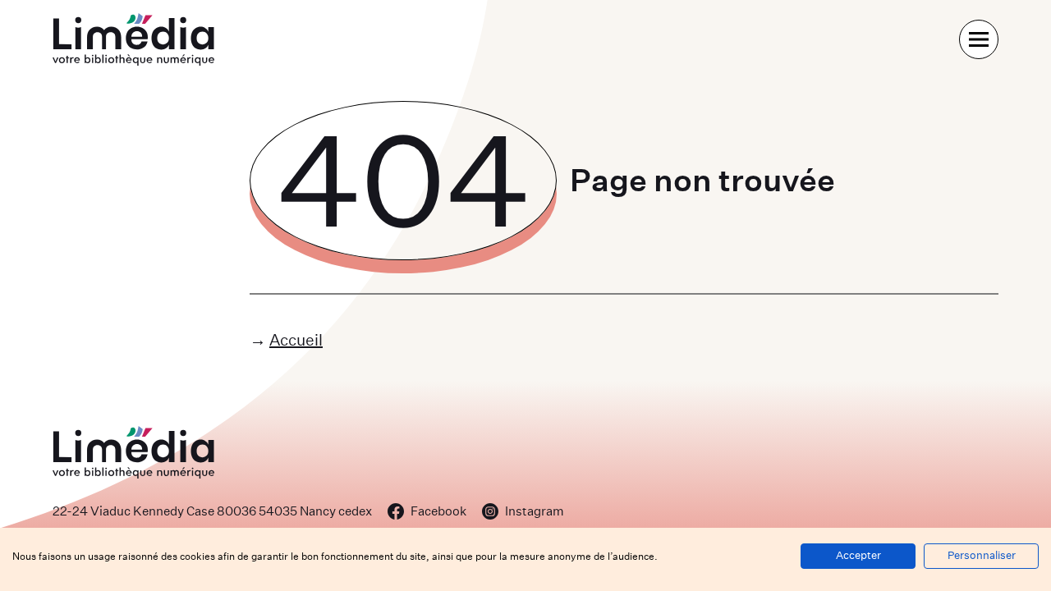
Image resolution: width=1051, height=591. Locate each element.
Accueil (296, 339)
